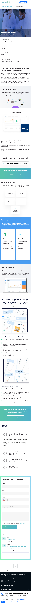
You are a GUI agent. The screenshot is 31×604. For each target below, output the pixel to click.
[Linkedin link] (11, 581)
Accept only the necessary (12, 601)
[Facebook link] (8, 581)
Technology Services (7, 585)
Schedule (4, 504)
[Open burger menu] (29, 2)
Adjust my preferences (23, 601)
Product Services (6, 589)
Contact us (15, 417)
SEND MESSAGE (10, 527)
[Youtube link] (14, 581)
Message (4, 510)
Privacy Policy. (22, 523)
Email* (3, 490)
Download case (15, 175)
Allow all (3, 601)
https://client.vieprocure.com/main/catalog (16, 163)
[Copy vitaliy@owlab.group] (13, 578)
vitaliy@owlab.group (11, 539)
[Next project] (28, 566)
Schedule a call (23, 2)
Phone (3, 497)
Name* (3, 483)
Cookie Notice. (21, 599)
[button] (5, 499)
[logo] (6, 2)
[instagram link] (2, 581)
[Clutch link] (5, 581)
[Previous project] (3, 566)
